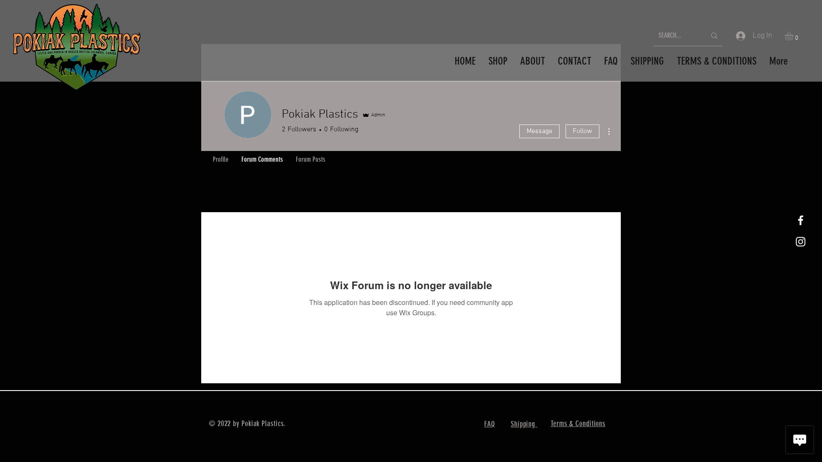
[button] (794, 36)
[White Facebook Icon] (800, 220)
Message (539, 131)
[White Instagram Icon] (800, 241)
